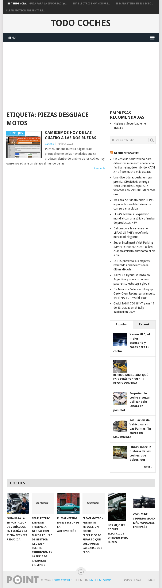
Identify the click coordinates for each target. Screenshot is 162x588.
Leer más (99, 168)
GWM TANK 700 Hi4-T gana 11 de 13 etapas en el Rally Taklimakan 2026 (133, 308)
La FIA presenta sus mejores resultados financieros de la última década (131, 265)
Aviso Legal (132, 580)
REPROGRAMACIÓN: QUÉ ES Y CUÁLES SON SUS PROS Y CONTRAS (130, 379)
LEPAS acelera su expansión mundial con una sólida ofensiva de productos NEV (134, 218)
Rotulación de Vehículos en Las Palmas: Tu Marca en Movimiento (132, 428)
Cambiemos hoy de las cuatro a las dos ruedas (70, 135)
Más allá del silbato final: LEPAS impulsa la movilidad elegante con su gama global (133, 204)
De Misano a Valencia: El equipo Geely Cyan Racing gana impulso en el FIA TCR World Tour (134, 293)
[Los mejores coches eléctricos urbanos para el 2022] (119, 507)
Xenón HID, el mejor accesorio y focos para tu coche (131, 343)
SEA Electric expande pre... (91, 3)
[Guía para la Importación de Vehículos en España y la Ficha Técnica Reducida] (18, 503)
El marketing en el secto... (134, 3)
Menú (11, 37)
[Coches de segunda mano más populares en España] (144, 501)
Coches (49, 143)
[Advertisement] (81, 74)
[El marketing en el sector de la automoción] (68, 503)
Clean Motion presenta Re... (25, 10)
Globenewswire (126, 153)
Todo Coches (81, 23)
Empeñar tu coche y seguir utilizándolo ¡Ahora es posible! (132, 402)
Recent (144, 324)
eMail (151, 580)
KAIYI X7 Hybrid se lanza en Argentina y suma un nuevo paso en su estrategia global (131, 279)
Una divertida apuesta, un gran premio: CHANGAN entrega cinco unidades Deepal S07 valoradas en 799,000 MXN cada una (134, 186)
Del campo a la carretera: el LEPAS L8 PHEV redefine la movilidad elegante (130, 232)
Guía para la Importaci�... (48, 3)
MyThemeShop (100, 580)
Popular (121, 324)
